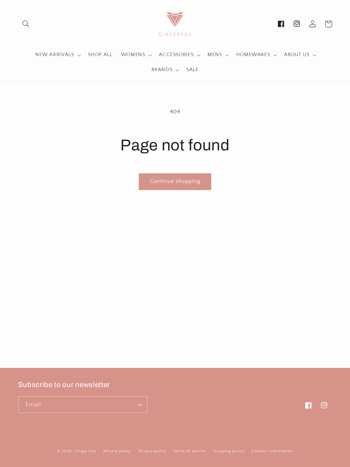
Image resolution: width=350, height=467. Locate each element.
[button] (26, 24)
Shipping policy (229, 451)
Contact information (272, 451)
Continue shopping (175, 181)
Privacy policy (152, 451)
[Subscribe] (139, 404)
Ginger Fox (85, 451)
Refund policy (117, 451)
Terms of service (189, 451)
